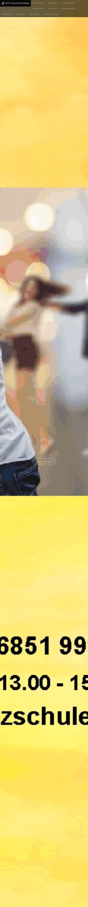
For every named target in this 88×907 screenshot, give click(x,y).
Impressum (34, 14)
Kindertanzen (68, 3)
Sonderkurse (38, 8)
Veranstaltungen (68, 8)
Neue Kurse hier (44, 461)
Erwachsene (38, 3)
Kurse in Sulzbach (51, 14)
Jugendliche (53, 3)
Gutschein (53, 8)
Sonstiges (19, 14)
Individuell (6, 14)
